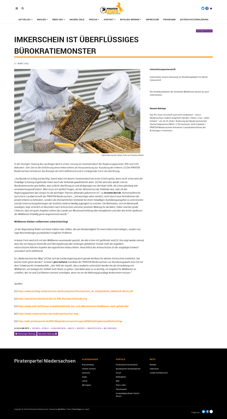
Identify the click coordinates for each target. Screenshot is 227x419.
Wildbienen (110, 328)
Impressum (152, 19)
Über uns (57, 19)
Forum (118, 373)
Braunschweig (88, 364)
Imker (71, 328)
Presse (93, 19)
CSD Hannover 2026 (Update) (190, 124)
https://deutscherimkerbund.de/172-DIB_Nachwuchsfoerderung (52, 298)
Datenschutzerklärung (194, 19)
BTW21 (45, 328)
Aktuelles (25, 19)
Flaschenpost (121, 389)
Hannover (86, 373)
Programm (169, 19)
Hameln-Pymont (89, 369)
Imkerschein (94, 328)
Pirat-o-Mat (121, 385)
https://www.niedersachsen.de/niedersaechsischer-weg (48, 313)
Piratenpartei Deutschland (126, 364)
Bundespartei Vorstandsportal (128, 369)
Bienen (36, 328)
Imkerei (81, 328)
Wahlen (41, 19)
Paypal (211, 8)
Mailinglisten (121, 377)
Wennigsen (86, 385)
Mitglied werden (130, 19)
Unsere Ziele (76, 19)
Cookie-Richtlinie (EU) (159, 373)
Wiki (117, 381)
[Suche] (22, 8)
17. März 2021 (21, 63)
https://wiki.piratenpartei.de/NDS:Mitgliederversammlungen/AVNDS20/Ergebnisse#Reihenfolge (70, 321)
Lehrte (84, 381)
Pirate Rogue (77, 409)
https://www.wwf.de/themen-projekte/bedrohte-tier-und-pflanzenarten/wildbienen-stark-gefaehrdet (73, 306)
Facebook (207, 8)
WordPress (62, 409)
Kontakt (109, 19)
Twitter (203, 8)
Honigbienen (58, 328)
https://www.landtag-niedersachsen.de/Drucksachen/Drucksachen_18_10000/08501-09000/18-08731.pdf (75, 291)
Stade (84, 377)
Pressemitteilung (204, 31)
